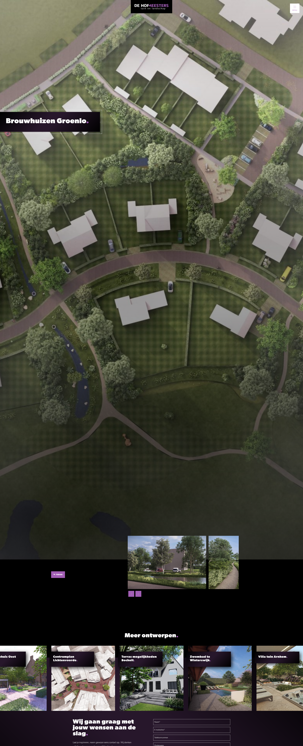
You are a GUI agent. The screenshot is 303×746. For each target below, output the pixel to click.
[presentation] (131, 594)
